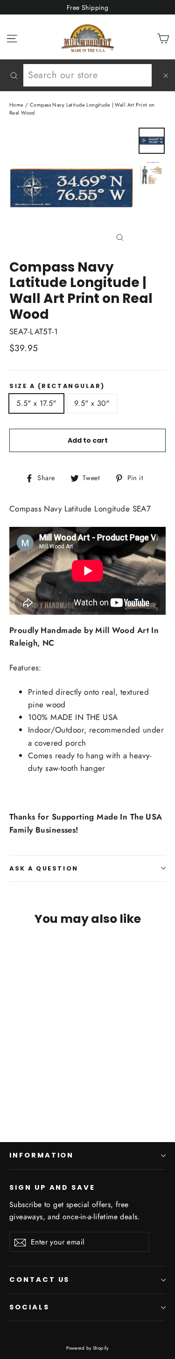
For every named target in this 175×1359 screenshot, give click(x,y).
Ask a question (43, 868)
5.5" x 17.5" (36, 403)
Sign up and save (52, 1187)
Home (16, 104)
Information (41, 1155)
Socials (29, 1307)
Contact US (39, 1279)
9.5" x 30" (92, 403)
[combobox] (87, 75)
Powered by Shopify (87, 1348)
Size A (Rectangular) (57, 385)
